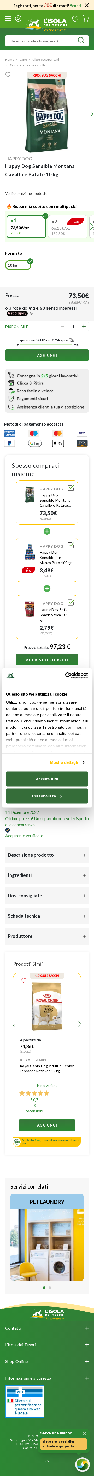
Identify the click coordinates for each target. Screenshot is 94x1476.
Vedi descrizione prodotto (26, 193)
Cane (23, 59)
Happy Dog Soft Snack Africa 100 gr (54, 614)
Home (9, 59)
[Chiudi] (87, 5)
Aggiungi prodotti (47, 660)
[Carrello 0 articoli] (86, 19)
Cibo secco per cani (45, 59)
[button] (26, 226)
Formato (13, 253)
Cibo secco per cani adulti (27, 65)
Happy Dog (18, 158)
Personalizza (44, 796)
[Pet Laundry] (47, 1237)
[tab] (44, 1287)
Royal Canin (33, 1060)
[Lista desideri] (75, 19)
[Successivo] (79, 1024)
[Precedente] (7, 226)
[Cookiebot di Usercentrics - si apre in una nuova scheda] (66, 675)
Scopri (75, 5)
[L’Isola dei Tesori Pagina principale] (47, 24)
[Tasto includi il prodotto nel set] (71, 489)
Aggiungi (47, 355)
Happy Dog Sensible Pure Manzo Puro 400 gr (56, 557)
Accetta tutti (47, 779)
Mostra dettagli (64, 762)
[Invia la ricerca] (81, 41)
